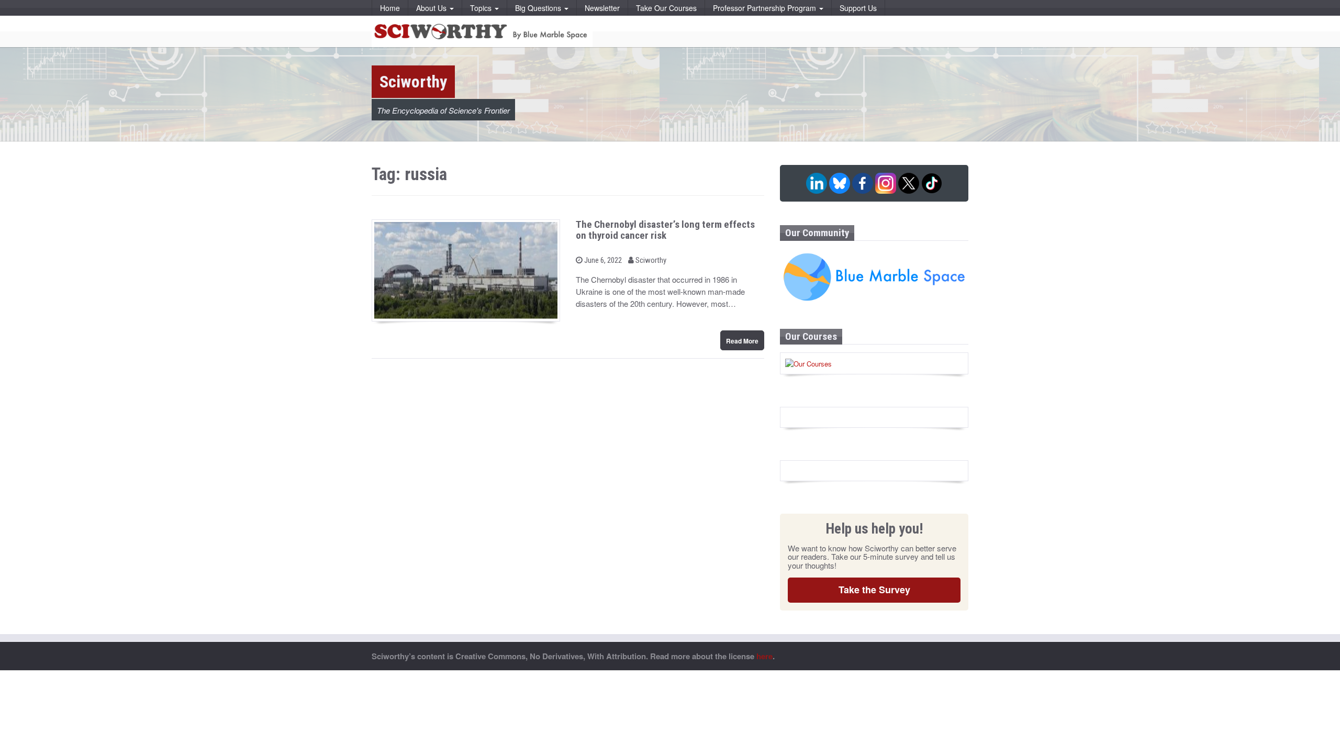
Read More (742, 341)
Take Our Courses (666, 8)
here (764, 656)
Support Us (858, 8)
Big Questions (539, 8)
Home (390, 8)
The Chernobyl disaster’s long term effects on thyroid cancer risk (665, 229)
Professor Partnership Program (765, 8)
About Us (432, 8)
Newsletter (602, 8)
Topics (482, 8)
